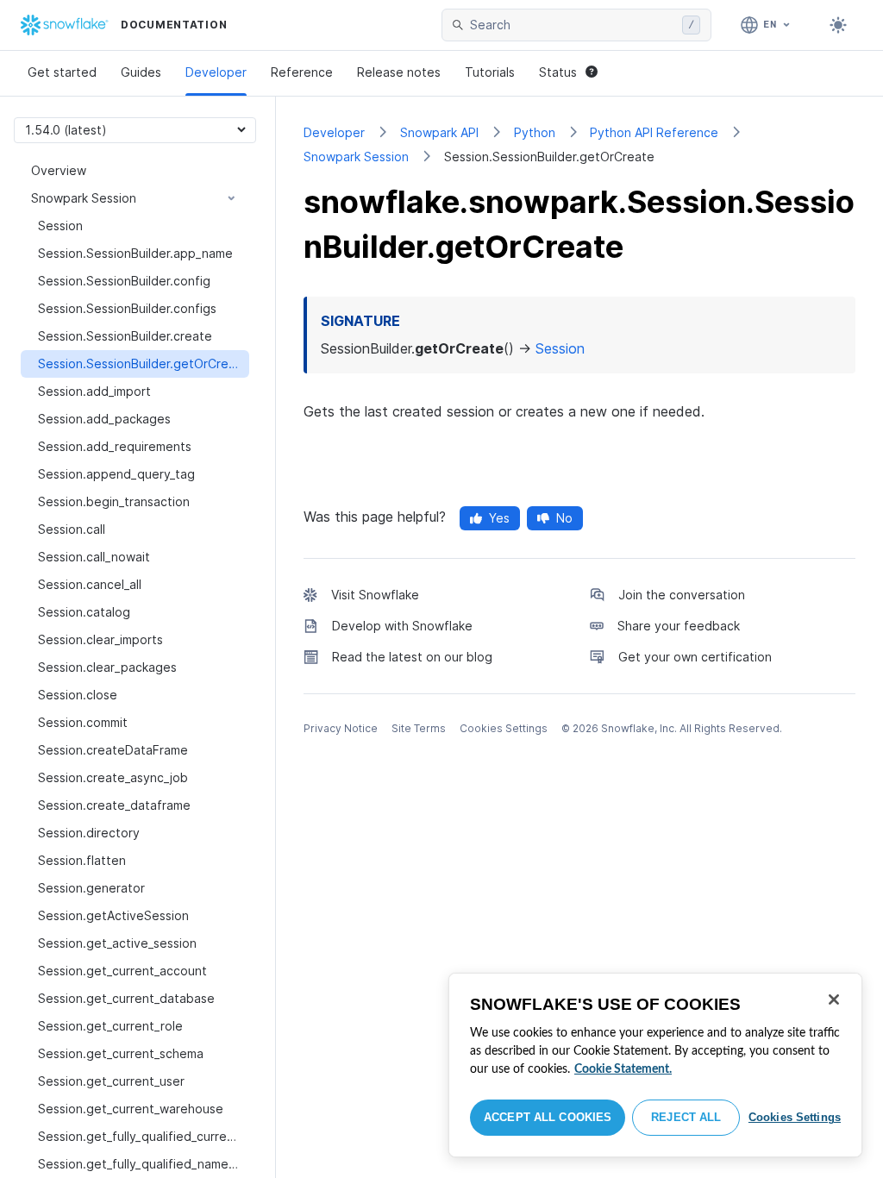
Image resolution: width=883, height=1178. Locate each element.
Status (558, 72)
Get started (62, 72)
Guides (141, 72)
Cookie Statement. (623, 1069)
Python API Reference (654, 132)
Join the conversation (681, 594)
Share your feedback (678, 625)
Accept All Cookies (547, 1117)
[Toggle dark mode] (838, 25)
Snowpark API (439, 132)
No (564, 518)
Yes (499, 518)
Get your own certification (695, 656)
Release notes (399, 72)
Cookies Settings (794, 1117)
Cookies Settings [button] (504, 728)
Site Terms (418, 728)
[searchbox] (572, 25)
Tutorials (490, 72)
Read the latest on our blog (412, 656)
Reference (302, 72)
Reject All (686, 1117)
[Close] (834, 999)
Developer (216, 72)
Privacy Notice (341, 728)
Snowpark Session (356, 156)
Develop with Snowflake (402, 625)
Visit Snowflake (375, 594)
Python (534, 132)
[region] (655, 1065)
